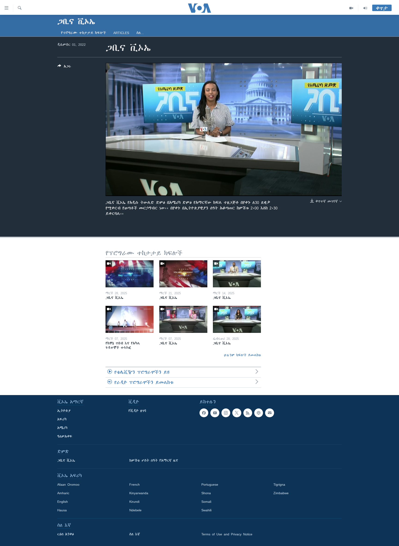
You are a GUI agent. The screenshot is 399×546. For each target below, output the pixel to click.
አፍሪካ (61, 419)
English (62, 502)
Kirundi (134, 502)
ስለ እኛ (134, 534)
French (134, 484)
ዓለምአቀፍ (64, 436)
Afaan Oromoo (68, 484)
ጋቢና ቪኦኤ (66, 460)
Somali (206, 502)
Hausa (62, 510)
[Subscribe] (269, 412)
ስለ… (140, 33)
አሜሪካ (62, 428)
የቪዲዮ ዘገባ (137, 411)
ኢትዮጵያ (64, 411)
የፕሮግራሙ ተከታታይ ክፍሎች (83, 33)
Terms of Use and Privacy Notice (226, 534)
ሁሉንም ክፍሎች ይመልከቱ (242, 355)
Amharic (63, 493)
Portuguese (209, 484)
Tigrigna (279, 484)
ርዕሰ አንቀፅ (65, 534)
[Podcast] (258, 412)
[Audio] (365, 8)
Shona (206, 493)
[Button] (64, 67)
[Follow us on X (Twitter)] (236, 412)
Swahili (206, 510)
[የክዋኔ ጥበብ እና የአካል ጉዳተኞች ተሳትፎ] (130, 319)
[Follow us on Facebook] (204, 412)
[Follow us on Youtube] (214, 412)
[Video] (351, 8)
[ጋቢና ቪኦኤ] (130, 273)
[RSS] (247, 412)
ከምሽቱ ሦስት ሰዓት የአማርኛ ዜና (153, 460)
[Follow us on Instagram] (225, 412)
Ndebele (135, 510)
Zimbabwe (281, 493)
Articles (121, 33)
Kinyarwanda (138, 493)
